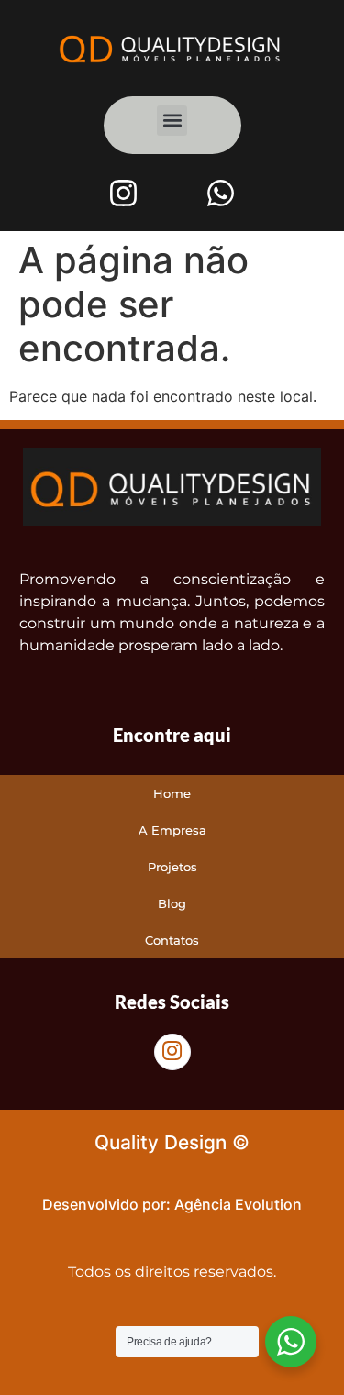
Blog (172, 903)
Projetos (172, 866)
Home (172, 793)
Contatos (172, 940)
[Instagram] (123, 193)
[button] (172, 120)
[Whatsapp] (221, 193)
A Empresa (172, 830)
